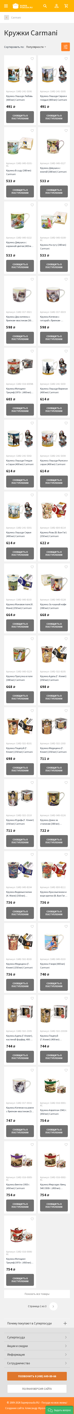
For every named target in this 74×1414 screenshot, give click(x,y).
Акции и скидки (17, 1346)
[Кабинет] (56, 6)
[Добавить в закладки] (32, 59)
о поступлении (20, 117)
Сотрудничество (18, 1363)
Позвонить (37, 1376)
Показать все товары (37, 1294)
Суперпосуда (16, 1337)
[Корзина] (66, 6)
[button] (59, 1410)
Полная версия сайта (37, 1389)
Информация (16, 1354)
